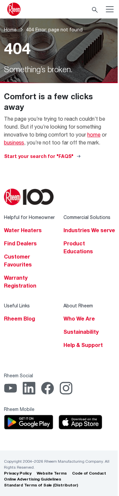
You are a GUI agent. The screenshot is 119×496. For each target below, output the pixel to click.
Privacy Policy (17, 473)
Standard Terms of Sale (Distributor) (41, 484)
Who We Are (79, 318)
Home (10, 29)
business (14, 142)
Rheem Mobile (19, 409)
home (93, 134)
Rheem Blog (19, 318)
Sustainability (81, 331)
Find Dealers (20, 243)
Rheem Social (18, 375)
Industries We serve (89, 230)
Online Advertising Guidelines (32, 479)
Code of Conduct (89, 473)
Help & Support (83, 345)
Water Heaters (23, 230)
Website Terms (52, 473)
